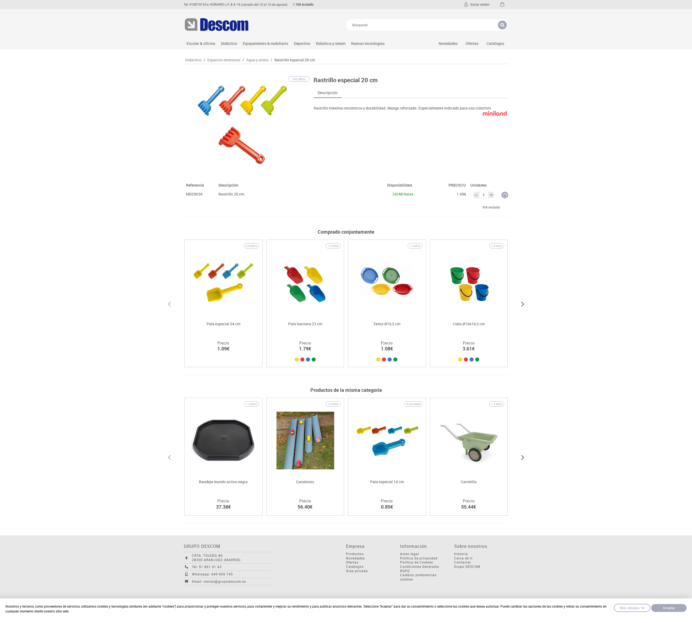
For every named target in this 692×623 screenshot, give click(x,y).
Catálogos (495, 43)
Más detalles (630, 608)
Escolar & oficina (201, 43)
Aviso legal (409, 554)
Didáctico (229, 43)
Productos (355, 554)
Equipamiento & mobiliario (265, 43)
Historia (461, 554)
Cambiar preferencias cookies (418, 577)
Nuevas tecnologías (368, 43)
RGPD (405, 571)
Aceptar (669, 608)
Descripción (328, 92)
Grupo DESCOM (467, 567)
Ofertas (352, 562)
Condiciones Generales (419, 567)
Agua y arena (257, 60)
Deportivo (302, 43)
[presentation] (169, 303)
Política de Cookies (416, 562)
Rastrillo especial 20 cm (294, 60)
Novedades (448, 43)
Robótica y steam (330, 43)
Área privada (357, 571)
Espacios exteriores (223, 60)
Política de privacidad (419, 558)
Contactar (462, 562)
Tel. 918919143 (195, 4)
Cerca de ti (463, 558)
